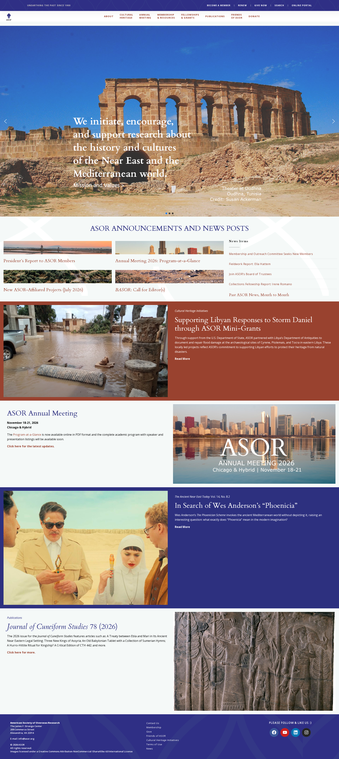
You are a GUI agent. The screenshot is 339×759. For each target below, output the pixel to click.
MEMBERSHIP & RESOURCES (166, 16)
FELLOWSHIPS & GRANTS (190, 16)
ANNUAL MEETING (145, 16)
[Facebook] (274, 732)
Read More (182, 359)
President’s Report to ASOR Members (39, 261)
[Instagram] (306, 732)
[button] (169, 121)
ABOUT (109, 16)
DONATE (254, 16)
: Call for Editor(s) (140, 290)
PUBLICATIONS (215, 16)
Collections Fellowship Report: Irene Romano (260, 284)
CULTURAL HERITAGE (126, 16)
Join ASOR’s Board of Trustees (250, 274)
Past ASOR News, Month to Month (259, 295)
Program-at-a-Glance (27, 435)
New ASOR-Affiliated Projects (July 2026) (43, 290)
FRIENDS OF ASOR (237, 16)
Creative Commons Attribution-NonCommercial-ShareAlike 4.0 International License (85, 751)
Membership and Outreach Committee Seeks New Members (271, 254)
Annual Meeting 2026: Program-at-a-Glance (157, 261)
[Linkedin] (295, 732)
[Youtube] (284, 732)
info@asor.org (26, 738)
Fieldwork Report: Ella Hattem (250, 264)
